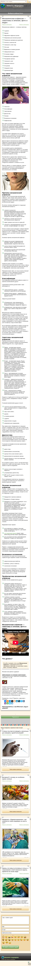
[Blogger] (14, 700)
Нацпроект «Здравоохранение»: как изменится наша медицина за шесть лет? (14, 821)
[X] (12, 700)
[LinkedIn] (17, 700)
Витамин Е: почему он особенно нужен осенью (13, 778)
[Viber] (5, 703)
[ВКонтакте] (5, 700)
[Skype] (10, 703)
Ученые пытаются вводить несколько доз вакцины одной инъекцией (15, 732)
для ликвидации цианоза (10, 533)
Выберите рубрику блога (15, 13)
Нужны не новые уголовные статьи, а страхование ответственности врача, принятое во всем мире (15, 869)
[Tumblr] (24, 700)
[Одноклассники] (8, 700)
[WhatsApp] (8, 703)
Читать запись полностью (15, 769)
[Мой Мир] (10, 700)
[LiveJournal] (19, 700)
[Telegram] (12, 703)
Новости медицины (24, 24)
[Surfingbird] (21, 700)
